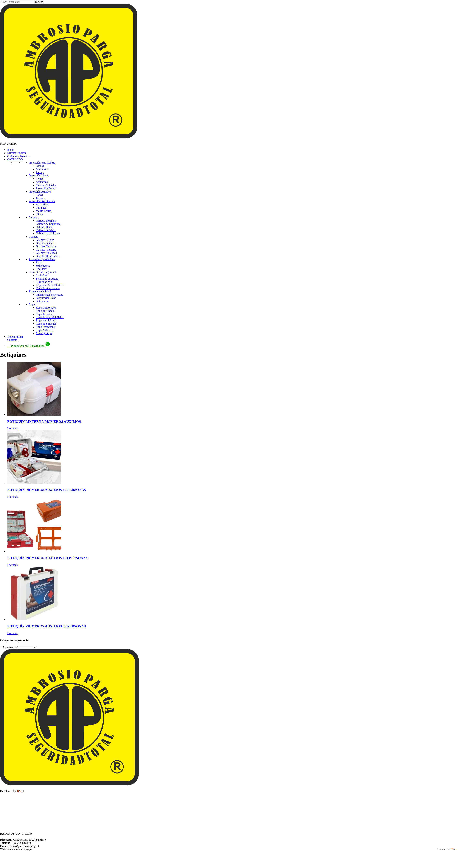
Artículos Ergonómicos (42, 259)
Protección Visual (38, 175)
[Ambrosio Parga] (68, 137)
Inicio (10, 149)
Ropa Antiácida (44, 330)
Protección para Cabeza (42, 162)
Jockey (40, 172)
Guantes (33, 236)
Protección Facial (45, 188)
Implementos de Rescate (49, 294)
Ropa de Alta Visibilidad (50, 317)
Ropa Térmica (44, 314)
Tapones (40, 198)
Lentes (39, 178)
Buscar (39, 2)
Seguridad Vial (44, 281)
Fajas (39, 262)
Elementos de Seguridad (42, 272)
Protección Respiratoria (42, 201)
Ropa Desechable (46, 326)
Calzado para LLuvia (48, 233)
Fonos (39, 194)
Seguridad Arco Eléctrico (50, 285)
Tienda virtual (15, 336)
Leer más (12, 428)
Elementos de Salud (40, 291)
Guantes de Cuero (46, 243)
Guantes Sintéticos (46, 252)
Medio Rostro (43, 210)
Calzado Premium (46, 220)
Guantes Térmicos (46, 246)
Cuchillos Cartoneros (48, 288)
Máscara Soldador (46, 185)
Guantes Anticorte (46, 249)
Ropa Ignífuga (44, 333)
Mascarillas (42, 204)
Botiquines (42, 301)
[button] (8, 143)
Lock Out (41, 275)
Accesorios (42, 169)
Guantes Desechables (48, 256)
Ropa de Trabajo (45, 310)
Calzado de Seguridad (48, 223)
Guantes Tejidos (45, 239)
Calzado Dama (44, 227)
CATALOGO (15, 159)
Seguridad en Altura (47, 278)
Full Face (41, 207)
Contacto (12, 339)
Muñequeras (43, 265)
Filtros (39, 214)
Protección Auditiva (40, 191)
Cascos (40, 165)
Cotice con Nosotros (18, 156)
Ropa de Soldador (46, 323)
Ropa (32, 304)
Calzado (33, 217)
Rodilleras (41, 268)
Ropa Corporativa (46, 307)
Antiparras (42, 181)
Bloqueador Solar (46, 297)
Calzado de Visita (46, 230)
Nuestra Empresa (16, 152)
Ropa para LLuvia (46, 320)
